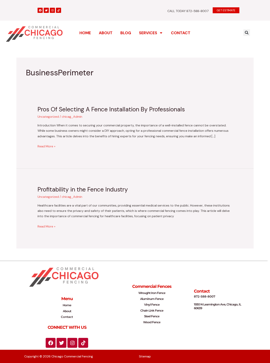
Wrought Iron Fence (151, 293)
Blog (125, 32)
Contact (180, 32)
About (105, 32)
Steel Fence (151, 316)
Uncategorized (48, 117)
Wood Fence (151, 322)
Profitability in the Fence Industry (83, 189)
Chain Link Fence (151, 310)
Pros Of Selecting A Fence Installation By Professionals (111, 109)
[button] (246, 32)
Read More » (46, 146)
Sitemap (145, 356)
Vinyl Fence (152, 304)
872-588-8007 (204, 296)
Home (85, 32)
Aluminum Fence (151, 299)
